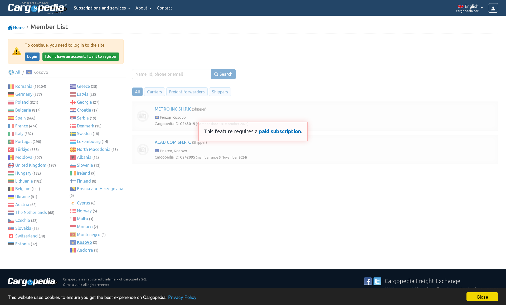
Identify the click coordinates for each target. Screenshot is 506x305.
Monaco (85, 226)
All (17, 72)
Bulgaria (23, 110)
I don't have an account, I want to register (81, 56)
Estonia (22, 243)
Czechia (22, 220)
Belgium (23, 188)
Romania (23, 86)
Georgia (84, 102)
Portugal (23, 141)
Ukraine (22, 196)
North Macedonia (93, 149)
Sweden (84, 133)
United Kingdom (30, 165)
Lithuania (24, 181)
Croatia (84, 110)
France (21, 125)
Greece (83, 86)
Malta (82, 218)
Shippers (220, 91)
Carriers (154, 91)
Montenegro (88, 234)
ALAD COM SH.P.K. (173, 142)
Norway (84, 210)
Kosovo (84, 242)
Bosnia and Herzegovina (100, 188)
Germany (23, 94)
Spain (20, 118)
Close (482, 296)
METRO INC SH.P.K (173, 109)
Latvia (83, 94)
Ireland (83, 173)
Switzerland (26, 235)
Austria (22, 204)
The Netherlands (31, 212)
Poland (22, 102)
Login (32, 56)
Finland (84, 181)
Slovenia (85, 165)
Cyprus (83, 203)
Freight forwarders (187, 91)
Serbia (83, 118)
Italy (19, 133)
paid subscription (280, 131)
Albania (84, 157)
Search (225, 74)
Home (18, 27)
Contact (164, 8)
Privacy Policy (182, 297)
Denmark (85, 125)
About (141, 8)
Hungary (23, 173)
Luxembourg (89, 141)
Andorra (85, 250)
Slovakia (23, 228)
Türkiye (22, 149)
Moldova (23, 157)
